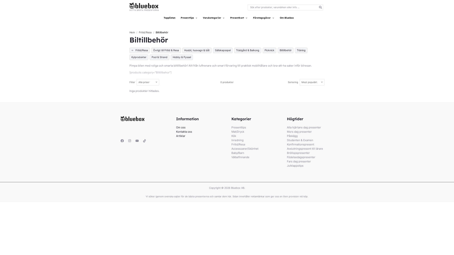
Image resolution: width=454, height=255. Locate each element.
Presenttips (238, 127)
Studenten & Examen (300, 140)
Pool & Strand (159, 57)
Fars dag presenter (299, 161)
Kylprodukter (138, 57)
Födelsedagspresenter (301, 157)
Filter (132, 82)
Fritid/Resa (146, 32)
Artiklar (180, 136)
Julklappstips (295, 165)
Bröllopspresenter (298, 153)
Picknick (269, 50)
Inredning (237, 140)
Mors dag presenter (299, 131)
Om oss (181, 127)
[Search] (320, 7)
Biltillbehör (286, 50)
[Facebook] (122, 140)
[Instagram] (129, 140)
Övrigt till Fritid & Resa (166, 50)
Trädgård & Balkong (247, 50)
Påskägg (292, 136)
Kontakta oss (184, 131)
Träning (301, 50)
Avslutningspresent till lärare (305, 148)
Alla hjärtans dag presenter (304, 127)
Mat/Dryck (237, 131)
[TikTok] (144, 140)
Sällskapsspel (223, 50)
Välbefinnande (240, 157)
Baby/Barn (237, 153)
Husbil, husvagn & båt (197, 50)
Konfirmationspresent (300, 144)
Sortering (293, 82)
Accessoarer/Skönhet (244, 148)
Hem (132, 32)
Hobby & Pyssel (182, 57)
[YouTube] (137, 140)
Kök (233, 136)
